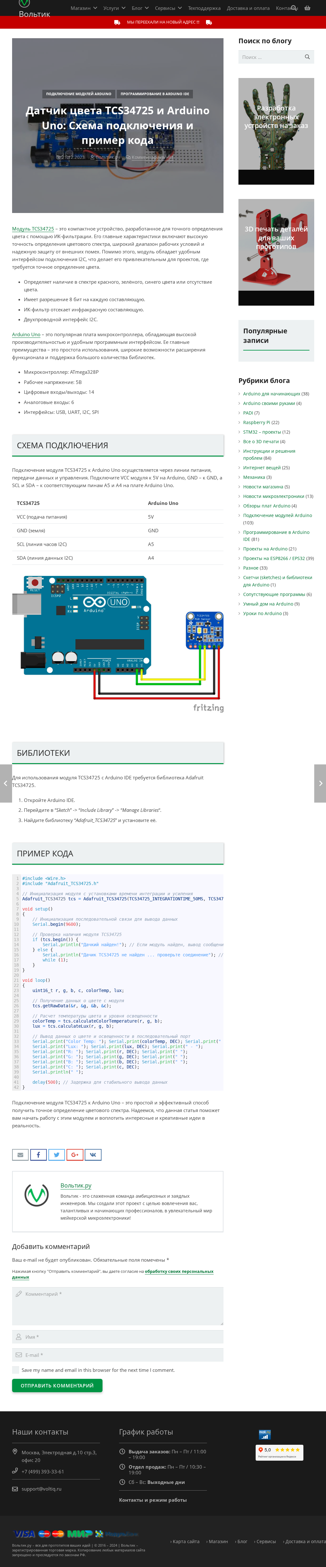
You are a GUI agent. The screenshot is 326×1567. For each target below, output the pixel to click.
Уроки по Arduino (262, 613)
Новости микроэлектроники (273, 496)
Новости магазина (263, 487)
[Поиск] (294, 8)
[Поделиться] (38, 1155)
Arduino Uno (26, 334)
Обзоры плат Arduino (266, 506)
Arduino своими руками (269, 403)
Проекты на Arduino (265, 549)
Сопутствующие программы (274, 594)
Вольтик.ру (108, 157)
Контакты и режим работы (153, 1500)
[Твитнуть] (56, 1155)
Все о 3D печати (261, 441)
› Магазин (217, 1541)
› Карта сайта (185, 1541)
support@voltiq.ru (41, 1488)
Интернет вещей (262, 468)
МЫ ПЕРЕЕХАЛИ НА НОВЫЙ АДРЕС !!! (163, 22)
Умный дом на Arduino (268, 604)
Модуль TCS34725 (33, 228)
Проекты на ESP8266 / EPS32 (274, 558)
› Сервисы (265, 1541)
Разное (251, 568)
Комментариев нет (153, 157)
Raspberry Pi (256, 422)
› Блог (241, 1541)
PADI (248, 413)
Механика (254, 477)
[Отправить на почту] (20, 1155)
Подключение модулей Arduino (78, 94)
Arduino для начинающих (271, 394)
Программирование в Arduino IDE (155, 94)
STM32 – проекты (262, 432)
